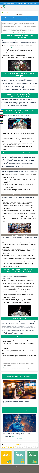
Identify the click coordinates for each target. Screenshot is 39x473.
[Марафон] (1, 111)
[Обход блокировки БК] (19, 457)
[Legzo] (1, 123)
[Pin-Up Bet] (1, 122)
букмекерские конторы (8, 47)
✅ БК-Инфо (4, 12)
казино (6, 84)
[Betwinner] (1, 114)
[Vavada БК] (1, 115)
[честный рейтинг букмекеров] (32, 457)
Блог (19, 470)
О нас (19, 471)
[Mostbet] (1, 120)
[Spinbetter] (1, 121)
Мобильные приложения (19, 466)
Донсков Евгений (6, 367)
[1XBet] (1, 109)
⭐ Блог (8, 12)
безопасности (34, 249)
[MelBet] (1, 110)
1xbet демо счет (19, 469)
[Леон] (1, 117)
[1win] (1, 116)
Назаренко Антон (6, 361)
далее (10, 402)
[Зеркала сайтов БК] (6, 457)
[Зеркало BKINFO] (3, 7)
